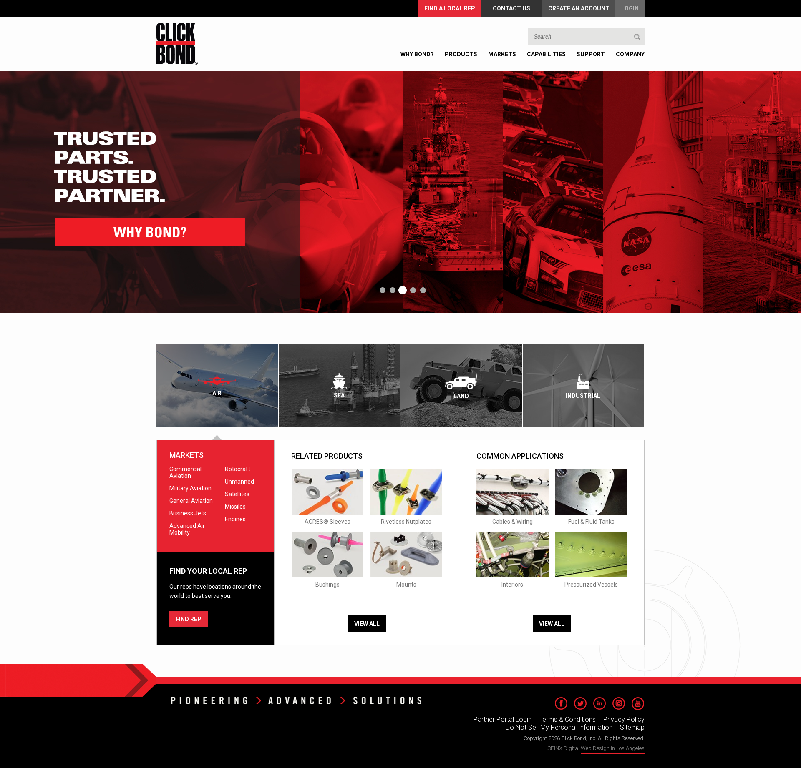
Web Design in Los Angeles (613, 748)
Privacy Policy (624, 719)
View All (367, 623)
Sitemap (632, 727)
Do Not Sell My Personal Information (559, 727)
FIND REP (189, 619)
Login (630, 8)
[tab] (217, 385)
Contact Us (511, 8)
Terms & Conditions (567, 719)
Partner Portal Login (502, 719)
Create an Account (579, 8)
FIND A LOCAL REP (449, 8)
